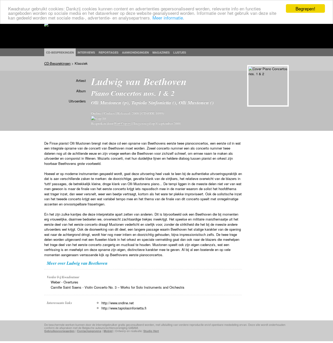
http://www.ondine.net (117, 302)
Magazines (161, 52)
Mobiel (108, 331)
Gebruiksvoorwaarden (59, 331)
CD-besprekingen (60, 52)
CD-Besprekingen (57, 63)
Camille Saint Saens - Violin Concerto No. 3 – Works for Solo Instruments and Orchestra (117, 287)
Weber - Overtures (64, 282)
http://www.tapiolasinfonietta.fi (123, 308)
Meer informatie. (168, 17)
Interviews (86, 52)
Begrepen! (305, 8)
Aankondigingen (135, 52)
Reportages (108, 52)
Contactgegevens (89, 331)
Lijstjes (179, 52)
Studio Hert (151, 331)
